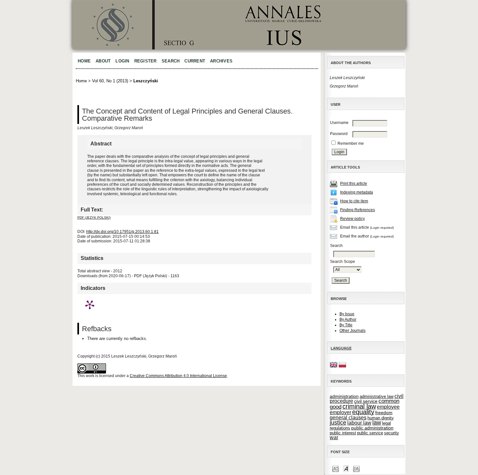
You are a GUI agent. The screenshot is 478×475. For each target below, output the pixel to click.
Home (84, 61)
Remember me (351, 143)
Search (171, 61)
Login (122, 61)
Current (194, 61)
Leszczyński (145, 80)
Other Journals (352, 330)
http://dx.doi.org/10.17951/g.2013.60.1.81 (122, 231)
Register (145, 61)
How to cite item (354, 201)
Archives (221, 61)
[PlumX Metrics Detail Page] (89, 304)
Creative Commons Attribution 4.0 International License (178, 375)
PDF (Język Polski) (94, 217)
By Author (347, 319)
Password (339, 133)
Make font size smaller (335, 468)
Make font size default (346, 468)
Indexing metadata (356, 192)
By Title (345, 325)
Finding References (357, 210)
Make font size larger (356, 468)
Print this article (353, 183)
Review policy (352, 218)
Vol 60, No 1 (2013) (110, 80)
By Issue (346, 314)
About (103, 61)
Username (339, 122)
